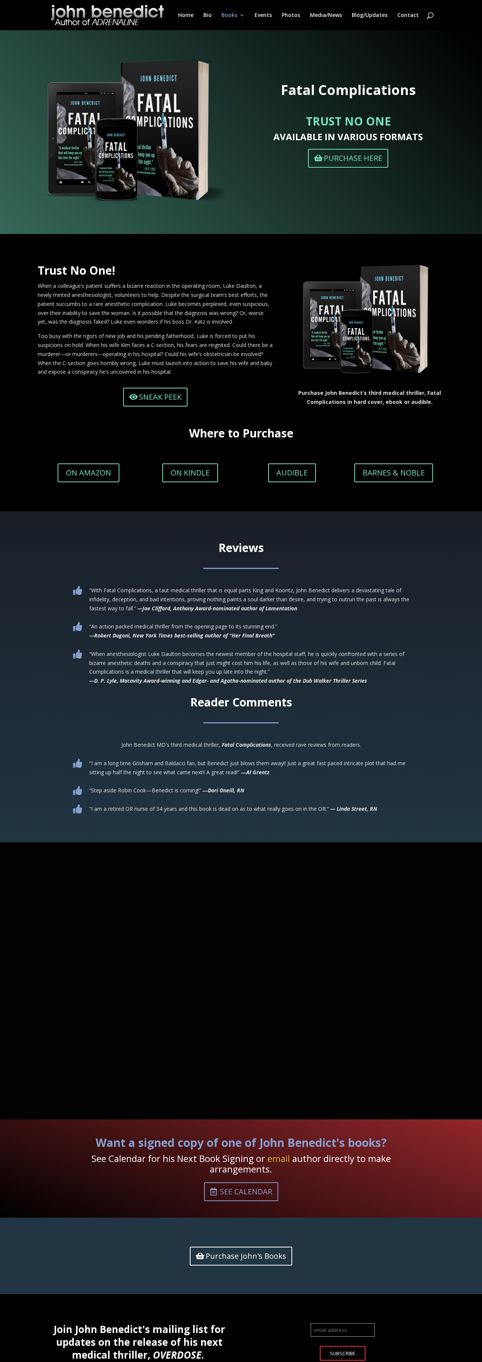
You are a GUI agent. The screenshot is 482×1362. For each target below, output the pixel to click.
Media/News (326, 15)
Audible (292, 473)
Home (186, 15)
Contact (408, 15)
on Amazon (88, 473)
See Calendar (246, 1191)
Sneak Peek (160, 397)
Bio (207, 15)
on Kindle (190, 473)
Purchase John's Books (246, 1256)
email (278, 1158)
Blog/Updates (369, 15)
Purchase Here (353, 158)
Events (263, 15)
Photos (291, 15)
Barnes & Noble (394, 473)
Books (229, 15)
